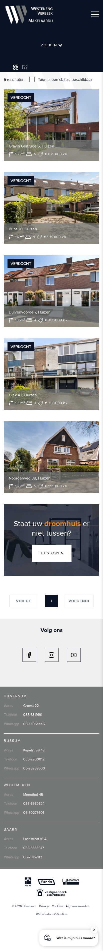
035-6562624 (33, 803)
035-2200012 (33, 759)
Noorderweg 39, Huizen (29, 478)
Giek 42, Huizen (23, 395)
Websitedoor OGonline (51, 914)
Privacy (44, 906)
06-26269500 (34, 768)
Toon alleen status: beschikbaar (65, 79)
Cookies (57, 906)
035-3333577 (33, 847)
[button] (68, 938)
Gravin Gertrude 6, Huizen (31, 146)
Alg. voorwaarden (77, 906)
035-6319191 (32, 714)
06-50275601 (33, 812)
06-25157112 (32, 857)
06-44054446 (34, 723)
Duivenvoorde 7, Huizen (29, 312)
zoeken (49, 45)
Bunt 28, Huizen (23, 229)
